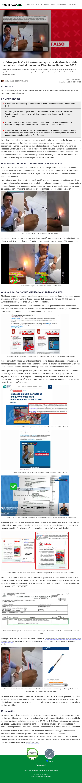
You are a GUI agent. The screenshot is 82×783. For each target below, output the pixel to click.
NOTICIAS (39, 4)
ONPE (12, 74)
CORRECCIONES (49, 4)
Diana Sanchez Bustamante (16, 80)
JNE (62, 149)
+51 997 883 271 (57, 736)
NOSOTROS (30, 4)
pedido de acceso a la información (58, 577)
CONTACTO (72, 4)
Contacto (13, 736)
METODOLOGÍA (62, 4)
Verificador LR (32, 742)
